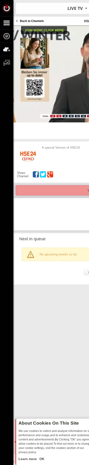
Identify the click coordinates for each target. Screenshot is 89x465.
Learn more (28, 459)
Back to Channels (32, 21)
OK (41, 459)
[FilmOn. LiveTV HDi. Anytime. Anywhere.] (6, 8)
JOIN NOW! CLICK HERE (44, 30)
